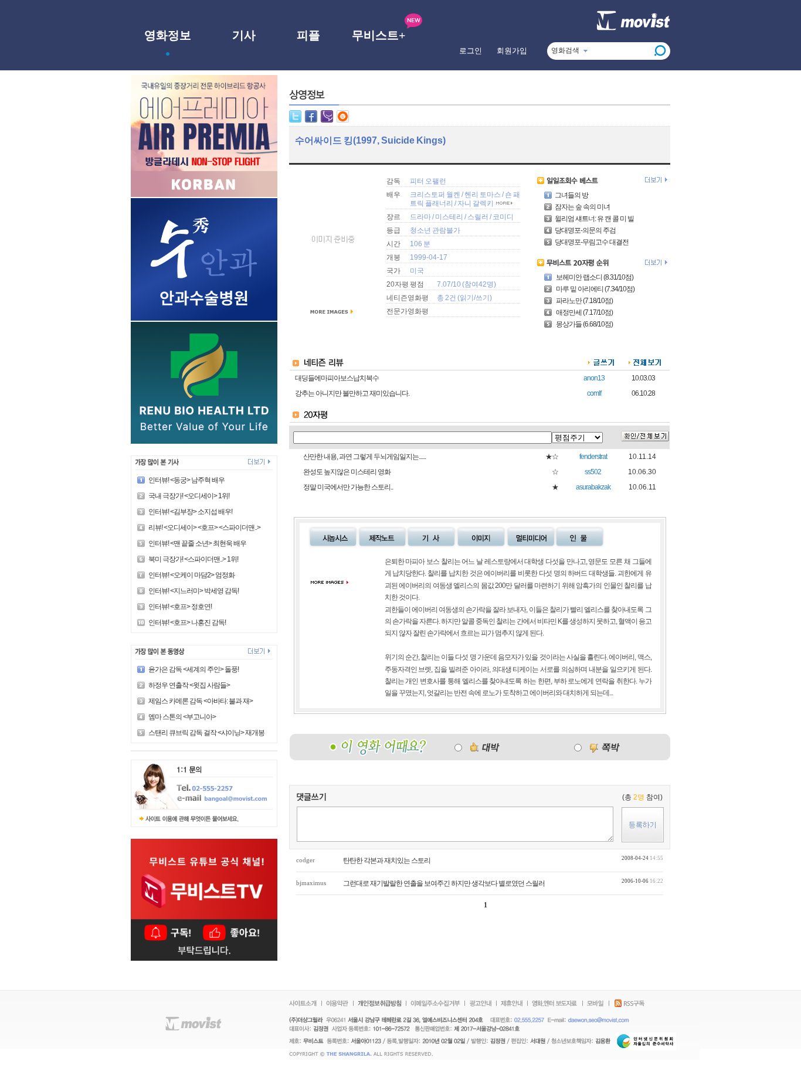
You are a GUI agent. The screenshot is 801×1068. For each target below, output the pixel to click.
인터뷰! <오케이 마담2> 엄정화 (191, 575)
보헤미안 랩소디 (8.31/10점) (594, 277)
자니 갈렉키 (475, 203)
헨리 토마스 (482, 195)
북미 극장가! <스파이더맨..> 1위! (193, 559)
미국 (417, 271)
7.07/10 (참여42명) (466, 284)
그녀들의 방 (571, 195)
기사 (244, 35)
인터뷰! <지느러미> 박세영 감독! (193, 591)
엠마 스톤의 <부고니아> (182, 717)
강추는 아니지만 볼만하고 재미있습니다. (352, 393)
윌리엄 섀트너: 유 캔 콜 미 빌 (594, 219)
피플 (308, 35)
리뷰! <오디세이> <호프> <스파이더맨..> (204, 527)
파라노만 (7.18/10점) (584, 301)
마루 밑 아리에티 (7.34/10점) (594, 289)
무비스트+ (378, 35)
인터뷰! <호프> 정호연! (180, 607)
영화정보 (167, 35)
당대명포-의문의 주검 (585, 230)
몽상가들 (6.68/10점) (584, 324)
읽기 (467, 298)
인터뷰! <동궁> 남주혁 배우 (186, 480)
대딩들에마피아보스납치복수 (337, 378)
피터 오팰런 (428, 181)
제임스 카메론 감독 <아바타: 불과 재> (200, 701)
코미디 (503, 217)
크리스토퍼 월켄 (435, 195)
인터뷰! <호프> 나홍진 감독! (187, 622)
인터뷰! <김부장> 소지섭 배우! (190, 512)
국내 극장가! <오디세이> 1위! (188, 496)
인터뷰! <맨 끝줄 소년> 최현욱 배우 (197, 543)
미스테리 (449, 217)
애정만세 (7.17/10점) (584, 312)
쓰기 (483, 298)
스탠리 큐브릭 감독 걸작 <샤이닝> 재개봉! (207, 733)
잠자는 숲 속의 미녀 (582, 207)
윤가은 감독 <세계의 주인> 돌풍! (193, 669)
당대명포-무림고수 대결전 (592, 242)
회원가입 (512, 50)
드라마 (420, 217)
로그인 (470, 50)
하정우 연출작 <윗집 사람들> (189, 685)
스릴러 (477, 217)
